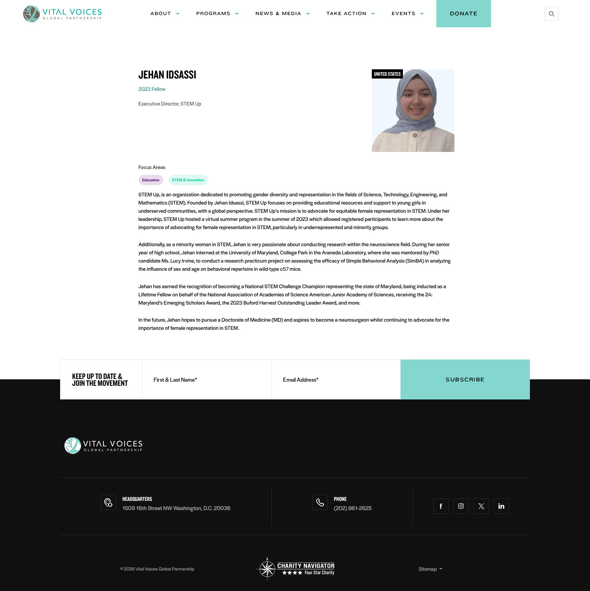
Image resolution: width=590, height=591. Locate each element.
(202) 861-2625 (353, 508)
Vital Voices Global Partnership (165, 568)
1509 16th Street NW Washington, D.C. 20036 (176, 508)
